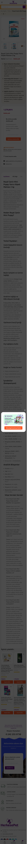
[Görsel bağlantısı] (13, 419)
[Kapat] (25, 410)
